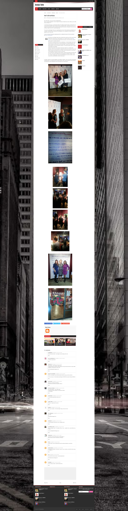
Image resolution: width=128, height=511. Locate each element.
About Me (57, 8)
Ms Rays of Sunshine (51, 373)
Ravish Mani (50, 395)
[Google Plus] (88, 1)
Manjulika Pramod (51, 388)
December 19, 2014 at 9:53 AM (54, 454)
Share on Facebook (49, 323)
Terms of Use (87, 509)
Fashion (40, 8)
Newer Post (46, 482)
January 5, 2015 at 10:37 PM (56, 462)
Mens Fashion (38, 52)
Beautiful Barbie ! (41, 493)
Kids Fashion (38, 49)
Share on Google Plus (66, 323)
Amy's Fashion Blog (51, 358)
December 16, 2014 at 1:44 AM (55, 407)
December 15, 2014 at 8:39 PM (57, 395)
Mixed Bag (37, 53)
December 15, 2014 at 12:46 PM (60, 373)
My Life (49, 8)
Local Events (44, 8)
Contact (83, 509)
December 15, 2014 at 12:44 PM (57, 364)
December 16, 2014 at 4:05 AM (57, 413)
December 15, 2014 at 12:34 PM (59, 358)
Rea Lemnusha (50, 413)
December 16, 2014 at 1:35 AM (57, 401)
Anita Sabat (50, 381)
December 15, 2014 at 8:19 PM (59, 388)
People (37, 56)
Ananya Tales (39, 5)
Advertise (53, 8)
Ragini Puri (50, 435)
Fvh (48, 454)
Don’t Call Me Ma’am (51, 52)
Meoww (49, 407)
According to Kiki (51, 426)
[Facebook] (84, 1)
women (37, 59)
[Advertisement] (75, 5)
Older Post (74, 482)
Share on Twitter (57, 323)
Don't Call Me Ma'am (49, 35)
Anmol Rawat (50, 401)
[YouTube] (90, 1)
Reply (49, 355)
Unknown (49, 462)
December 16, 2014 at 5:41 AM (59, 426)
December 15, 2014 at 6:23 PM (57, 381)
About (79, 509)
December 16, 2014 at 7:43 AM (56, 435)
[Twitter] (86, 1)
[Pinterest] (92, 1)
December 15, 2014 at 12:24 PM (57, 352)
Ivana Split (50, 364)
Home (36, 8)
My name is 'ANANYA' (42, 497)
